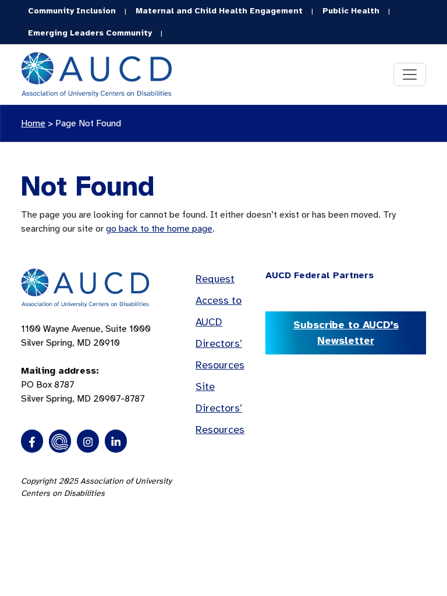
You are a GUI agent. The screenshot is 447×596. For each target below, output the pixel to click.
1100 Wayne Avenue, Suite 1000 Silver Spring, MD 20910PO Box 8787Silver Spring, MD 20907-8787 (86, 364)
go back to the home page (159, 229)
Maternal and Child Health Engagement (219, 11)
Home (33, 123)
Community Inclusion (72, 11)
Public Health (350, 11)
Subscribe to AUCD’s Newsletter (346, 332)
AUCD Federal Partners (319, 275)
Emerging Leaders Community (90, 33)
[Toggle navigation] (409, 74)
